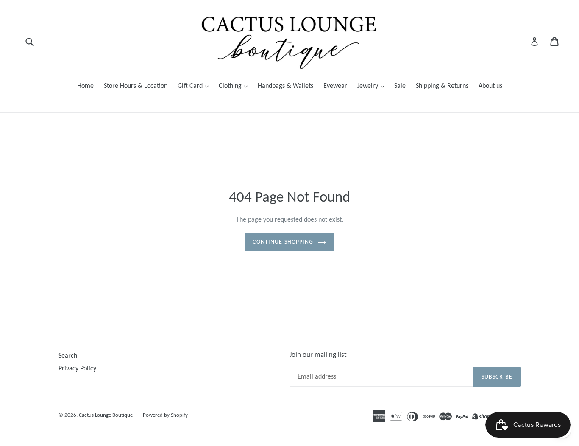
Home (85, 86)
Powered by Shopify (165, 415)
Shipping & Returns (442, 86)
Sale (400, 86)
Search (67, 356)
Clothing (231, 86)
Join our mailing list (318, 355)
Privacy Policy (77, 368)
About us (490, 86)
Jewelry (368, 86)
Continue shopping (283, 242)
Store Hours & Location (135, 86)
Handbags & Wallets (285, 86)
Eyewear (335, 86)
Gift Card (191, 86)
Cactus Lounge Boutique (106, 415)
